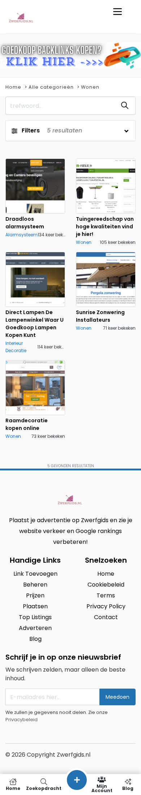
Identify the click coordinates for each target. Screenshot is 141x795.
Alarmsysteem (21, 235)
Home (13, 87)
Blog (127, 788)
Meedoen (117, 697)
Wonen (90, 87)
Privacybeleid (21, 719)
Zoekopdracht (43, 788)
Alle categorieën (51, 87)
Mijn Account (101, 788)
